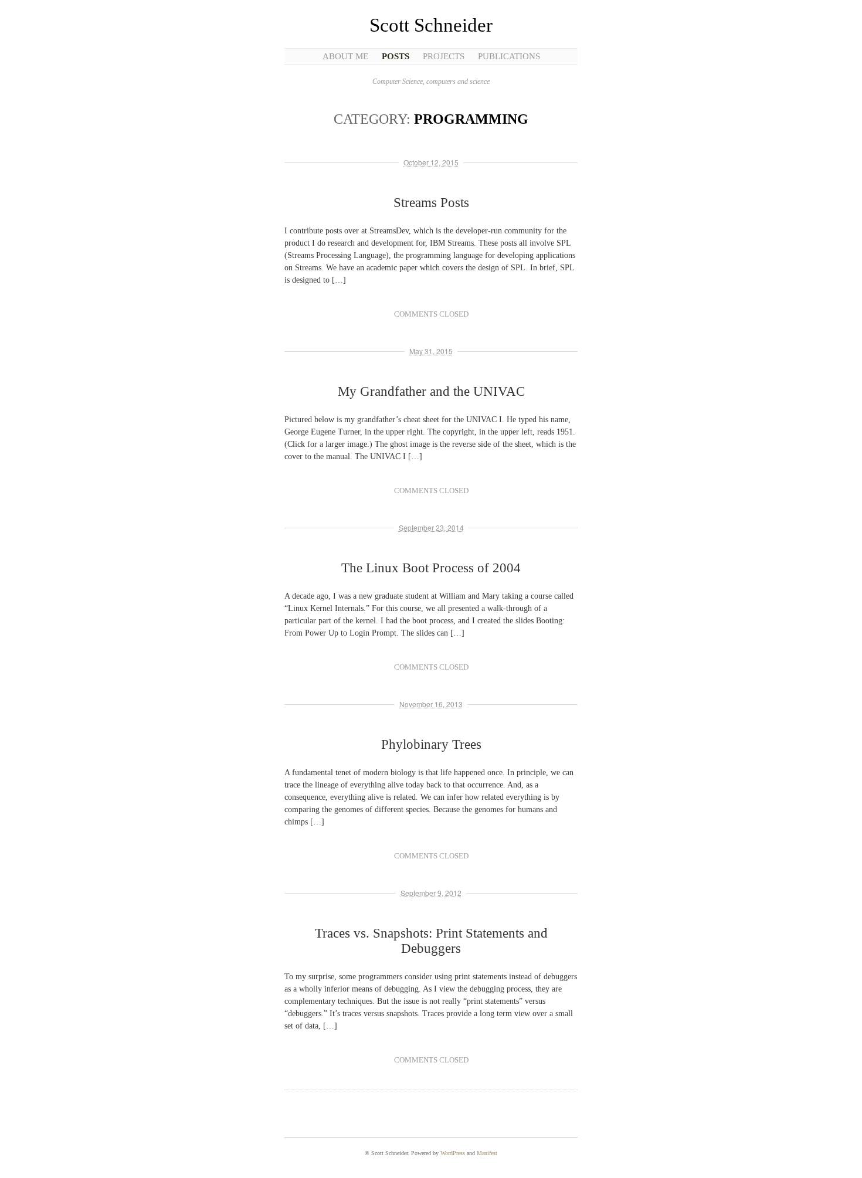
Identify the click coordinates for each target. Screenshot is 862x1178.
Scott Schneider (431, 25)
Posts (395, 56)
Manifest (487, 1153)
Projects (443, 56)
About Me (345, 56)
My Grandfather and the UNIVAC (431, 391)
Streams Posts (431, 202)
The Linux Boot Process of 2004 (431, 568)
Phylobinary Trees (431, 744)
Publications (509, 56)
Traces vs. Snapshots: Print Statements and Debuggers (431, 941)
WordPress (452, 1153)
